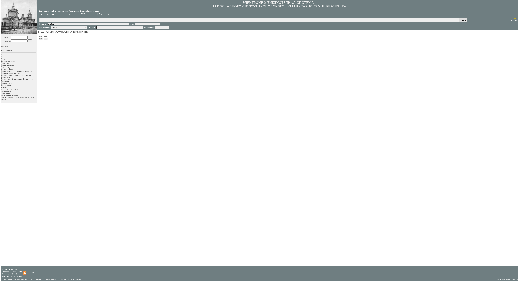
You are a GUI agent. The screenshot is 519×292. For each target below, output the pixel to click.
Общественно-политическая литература (17, 97)
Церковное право (8, 61)
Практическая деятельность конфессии (17, 71)
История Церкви (7, 69)
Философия (6, 67)
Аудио (101, 14)
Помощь (516, 279)
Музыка (4, 99)
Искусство (5, 77)
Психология (6, 81)
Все (2, 55)
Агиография (6, 63)
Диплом (83, 11)
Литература (6, 85)
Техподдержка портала (503, 279)
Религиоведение (8, 65)
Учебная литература (58, 11)
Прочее (116, 14)
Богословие (6, 57)
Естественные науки (9, 95)
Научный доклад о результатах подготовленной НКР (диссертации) (68, 14)
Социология (6, 91)
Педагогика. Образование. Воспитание (17, 79)
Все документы (7, 51)
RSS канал (30, 272)
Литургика (5, 59)
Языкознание (6, 87)
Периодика (73, 11)
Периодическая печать (10, 73)
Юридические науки (9, 89)
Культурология (7, 83)
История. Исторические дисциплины (16, 75)
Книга (46, 11)
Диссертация (93, 11)
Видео (108, 14)
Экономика (5, 93)
